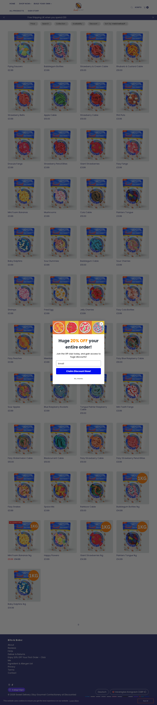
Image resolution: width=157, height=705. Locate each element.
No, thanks (78, 379)
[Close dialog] (101, 324)
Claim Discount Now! (78, 371)
